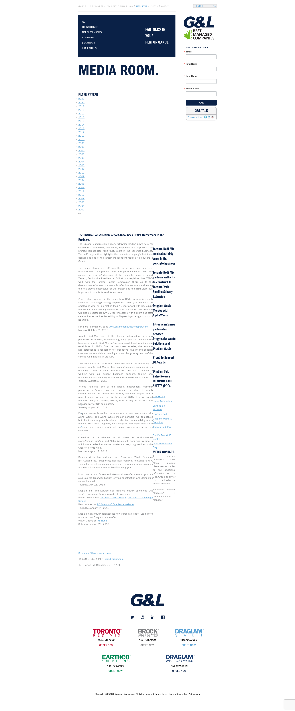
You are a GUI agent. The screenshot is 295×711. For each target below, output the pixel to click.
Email (189, 51)
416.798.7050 (147, 639)
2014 (81, 124)
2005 (81, 157)
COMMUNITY (111, 6)
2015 (81, 121)
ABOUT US (82, 6)
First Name (191, 64)
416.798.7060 (106, 639)
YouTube (102, 520)
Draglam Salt (160, 414)
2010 (81, 139)
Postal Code (192, 88)
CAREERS (154, 6)
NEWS (122, 6)
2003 (81, 165)
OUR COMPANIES (96, 6)
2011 (81, 135)
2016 (81, 117)
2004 (81, 161)
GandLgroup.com (114, 558)
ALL (83, 21)
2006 (81, 154)
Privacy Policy (161, 694)
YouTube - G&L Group (113, 497)
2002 (81, 169)
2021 (81, 102)
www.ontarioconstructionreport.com (128, 326)
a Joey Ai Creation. (191, 694)
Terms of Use (175, 694)
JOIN (201, 102)
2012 (81, 132)
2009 (81, 143)
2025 (81, 98)
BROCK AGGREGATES (90, 27)
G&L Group (159, 396)
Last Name (191, 76)
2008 (81, 146)
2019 (81, 106)
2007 (81, 150)
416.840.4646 (179, 665)
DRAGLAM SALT (88, 37)
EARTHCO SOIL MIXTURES (92, 32)
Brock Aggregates (162, 401)
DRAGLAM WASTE (88, 42)
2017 (81, 113)
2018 (81, 109)
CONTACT (164, 6)
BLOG (130, 6)
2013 (81, 128)
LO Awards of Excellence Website (115, 504)
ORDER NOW (106, 645)
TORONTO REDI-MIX (89, 48)
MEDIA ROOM (141, 6)
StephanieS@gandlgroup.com (94, 553)
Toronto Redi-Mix (162, 426)
